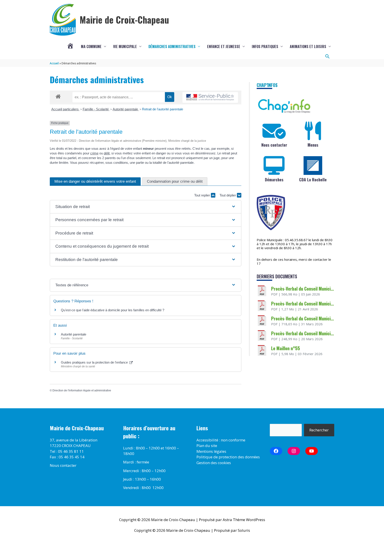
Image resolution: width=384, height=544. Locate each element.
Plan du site (206, 445)
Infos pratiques (265, 46)
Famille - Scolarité (96, 109)
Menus (313, 145)
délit (107, 153)
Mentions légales (211, 451)
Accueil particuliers (65, 109)
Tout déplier (228, 195)
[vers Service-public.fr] (210, 97)
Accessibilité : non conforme (220, 440)
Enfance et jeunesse (223, 46)
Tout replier (202, 195)
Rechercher (319, 430)
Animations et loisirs (308, 46)
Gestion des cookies (213, 462)
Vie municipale (125, 46)
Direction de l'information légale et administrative (81, 390)
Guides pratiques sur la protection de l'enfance (95, 362)
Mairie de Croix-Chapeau (124, 19)
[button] (327, 56)
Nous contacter (274, 145)
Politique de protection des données (228, 456)
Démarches (274, 179)
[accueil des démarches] (58, 95)
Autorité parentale (126, 109)
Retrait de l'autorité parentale (162, 109)
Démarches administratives (172, 46)
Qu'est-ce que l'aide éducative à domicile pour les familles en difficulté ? (112, 310)
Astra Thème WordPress (244, 519)
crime (94, 153)
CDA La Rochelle (313, 179)
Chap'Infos (267, 85)
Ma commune (91, 46)
